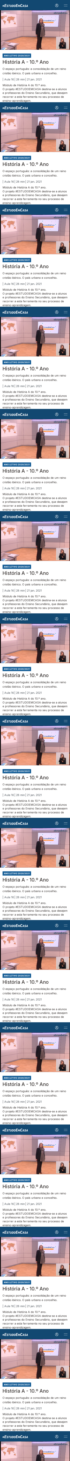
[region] (35, 730)
